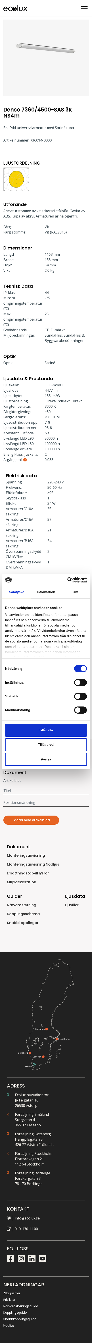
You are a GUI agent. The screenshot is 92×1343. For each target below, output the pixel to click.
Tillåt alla (46, 730)
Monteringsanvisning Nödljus (33, 864)
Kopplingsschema (23, 913)
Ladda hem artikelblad (31, 820)
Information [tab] (46, 592)
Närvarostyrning (21, 905)
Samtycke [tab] (16, 592)
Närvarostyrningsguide (20, 1306)
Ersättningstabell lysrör (28, 873)
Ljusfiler (72, 905)
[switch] (80, 682)
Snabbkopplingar (22, 922)
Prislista (9, 1299)
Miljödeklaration (21, 882)
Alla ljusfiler (11, 1293)
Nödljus (8, 1325)
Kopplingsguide (15, 1312)
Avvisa (46, 759)
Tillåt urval (46, 744)
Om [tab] (75, 592)
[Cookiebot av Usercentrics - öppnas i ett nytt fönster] (67, 580)
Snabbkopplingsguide (19, 1319)
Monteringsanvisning (26, 855)
